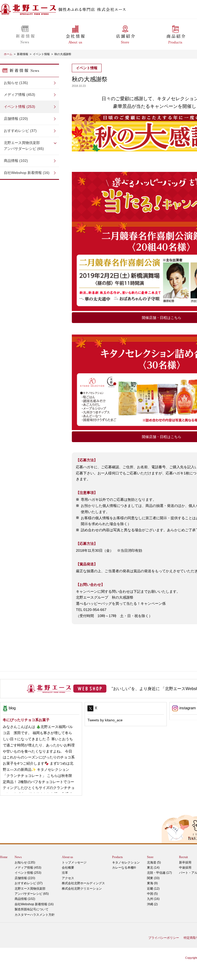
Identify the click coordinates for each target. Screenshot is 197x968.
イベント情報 (41, 54)
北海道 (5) (154, 862)
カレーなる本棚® (124, 867)
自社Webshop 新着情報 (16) (27, 173)
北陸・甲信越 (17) (159, 873)
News (18, 857)
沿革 (65, 873)
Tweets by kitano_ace (105, 720)
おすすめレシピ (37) (20, 131)
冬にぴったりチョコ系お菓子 (26, 720)
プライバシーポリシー (163, 938)
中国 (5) (152, 894)
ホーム (8, 54)
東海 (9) (152, 883)
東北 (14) (153, 867)
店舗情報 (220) (16, 119)
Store (150, 857)
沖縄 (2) (152, 904)
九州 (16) (153, 899)
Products (117, 857)
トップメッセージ (74, 862)
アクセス (68, 878)
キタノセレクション (126, 862)
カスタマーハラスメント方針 (35, 915)
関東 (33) (153, 878)
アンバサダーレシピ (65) (24, 146)
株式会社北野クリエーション (82, 888)
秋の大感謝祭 (62, 54)
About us (67, 857)
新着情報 (22, 54)
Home (3, 857)
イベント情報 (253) (19, 107)
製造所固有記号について (31, 909)
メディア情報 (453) (19, 94)
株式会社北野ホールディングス (83, 883)
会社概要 (68, 867)
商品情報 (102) (16, 161)
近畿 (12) (153, 888)
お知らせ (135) (16, 83)
